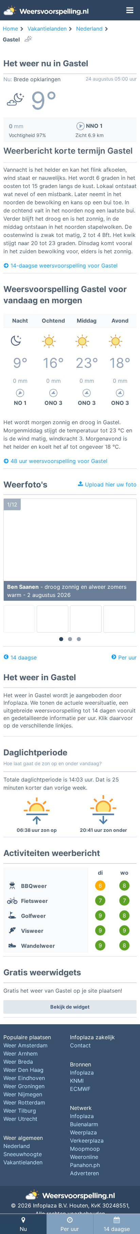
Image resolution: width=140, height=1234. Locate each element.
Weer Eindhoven (24, 1078)
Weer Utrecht (20, 1118)
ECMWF (80, 1088)
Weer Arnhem (20, 1053)
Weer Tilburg (19, 1110)
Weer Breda (18, 1061)
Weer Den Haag (23, 1069)
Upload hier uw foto (110, 484)
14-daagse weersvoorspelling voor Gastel (64, 265)
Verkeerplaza (87, 1140)
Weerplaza (83, 1132)
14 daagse (24, 657)
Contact (80, 1045)
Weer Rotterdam (24, 1102)
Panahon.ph (85, 1165)
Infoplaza (82, 1072)
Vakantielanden (22, 1162)
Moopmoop (85, 1148)
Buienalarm (84, 1124)
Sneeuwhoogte (22, 1154)
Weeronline (84, 1156)
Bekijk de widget (70, 1007)
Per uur (127, 657)
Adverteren (84, 1173)
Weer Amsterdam (25, 1045)
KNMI (77, 1080)
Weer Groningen (24, 1086)
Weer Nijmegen (22, 1094)
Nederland (16, 1146)
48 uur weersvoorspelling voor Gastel (59, 461)
